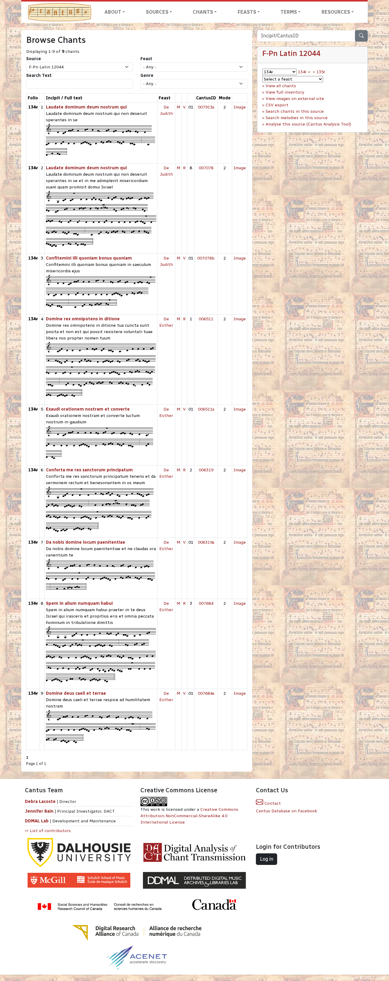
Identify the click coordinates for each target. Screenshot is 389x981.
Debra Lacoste (40, 801)
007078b (206, 258)
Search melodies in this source (297, 117)
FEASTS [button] (247, 12)
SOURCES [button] (157, 12)
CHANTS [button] (203, 12)
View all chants (281, 85)
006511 (206, 319)
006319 (206, 470)
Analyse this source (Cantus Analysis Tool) (308, 124)
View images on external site (295, 98)
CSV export (277, 105)
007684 (206, 603)
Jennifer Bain (40, 811)
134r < (304, 71)
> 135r (319, 71)
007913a (206, 107)
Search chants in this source (295, 111)
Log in (266, 859)
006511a (206, 409)
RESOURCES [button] (336, 12)
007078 (206, 167)
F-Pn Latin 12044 (291, 53)
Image (239, 107)
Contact (272, 803)
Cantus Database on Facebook (286, 811)
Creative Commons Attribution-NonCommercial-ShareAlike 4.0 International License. (189, 816)
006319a (206, 542)
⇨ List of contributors (48, 830)
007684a (206, 693)
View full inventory (285, 92)
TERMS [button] (289, 12)
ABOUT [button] (113, 12)
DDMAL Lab (37, 821)
